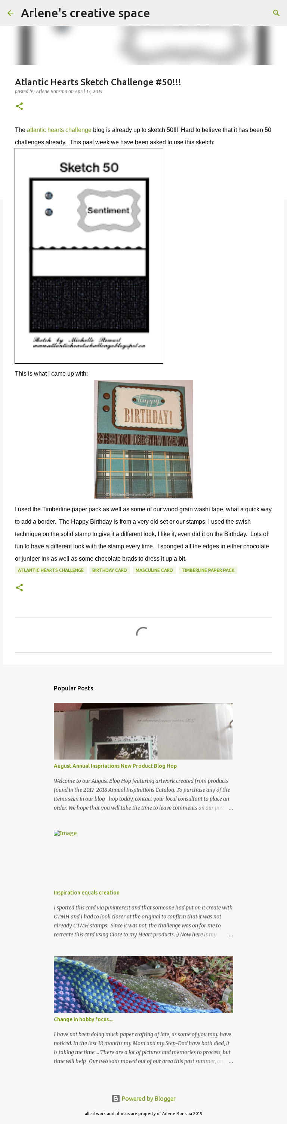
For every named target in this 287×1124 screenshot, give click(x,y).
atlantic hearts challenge (59, 130)
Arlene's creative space (85, 12)
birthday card (109, 570)
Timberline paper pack (208, 570)
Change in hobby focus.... (83, 1019)
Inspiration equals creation (87, 893)
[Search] (160, 13)
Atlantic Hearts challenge (51, 570)
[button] (19, 107)
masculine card (154, 570)
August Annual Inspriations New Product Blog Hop (115, 766)
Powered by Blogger (148, 1098)
